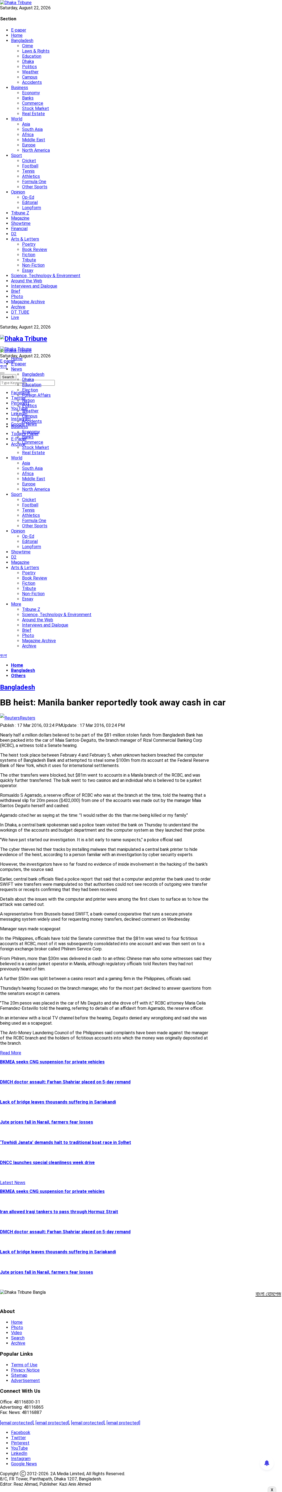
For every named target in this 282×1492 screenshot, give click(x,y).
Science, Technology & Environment (45, 275)
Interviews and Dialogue (34, 286)
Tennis (28, 171)
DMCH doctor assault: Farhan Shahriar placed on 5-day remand (65, 1082)
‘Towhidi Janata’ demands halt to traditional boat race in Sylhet (65, 1142)
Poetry (29, 244)
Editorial (30, 202)
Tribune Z (20, 213)
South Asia (32, 129)
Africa (28, 134)
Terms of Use (24, 1364)
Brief (15, 291)
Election (30, 390)
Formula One (34, 181)
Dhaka (28, 61)
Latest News (12, 1182)
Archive (18, 307)
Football (30, 166)
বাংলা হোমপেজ (268, 1293)
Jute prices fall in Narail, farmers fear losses (46, 1122)
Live (15, 317)
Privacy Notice (25, 1370)
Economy (31, 92)
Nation (28, 400)
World (16, 119)
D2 (14, 233)
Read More (10, 1052)
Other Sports (34, 186)
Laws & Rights (36, 51)
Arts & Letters (25, 239)
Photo (17, 296)
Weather (30, 72)
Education (31, 56)
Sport (16, 155)
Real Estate (33, 113)
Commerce (32, 103)
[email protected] (17, 1422)
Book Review (34, 249)
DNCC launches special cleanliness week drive (47, 1162)
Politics (29, 66)
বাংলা (3, 366)
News (16, 369)
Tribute (29, 260)
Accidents (32, 82)
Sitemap (19, 1375)
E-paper (18, 30)
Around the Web (26, 280)
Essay (27, 270)
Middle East (33, 139)
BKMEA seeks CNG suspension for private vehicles (52, 1061)
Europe (29, 145)
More (16, 604)
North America (36, 150)
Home (17, 35)
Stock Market (35, 108)
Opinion (18, 192)
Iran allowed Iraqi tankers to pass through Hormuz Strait (59, 1211)
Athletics (31, 176)
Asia (26, 124)
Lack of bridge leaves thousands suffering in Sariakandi (58, 1102)
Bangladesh (22, 40)
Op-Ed (28, 197)
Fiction (28, 254)
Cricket (29, 160)
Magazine (20, 218)
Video (16, 1332)
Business (19, 87)
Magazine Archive (28, 301)
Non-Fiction (33, 265)
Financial (19, 228)
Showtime (21, 223)
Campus (29, 77)
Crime (27, 45)
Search (18, 1338)
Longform (31, 207)
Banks (28, 98)
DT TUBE (20, 312)
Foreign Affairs (36, 395)
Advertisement (25, 1380)
